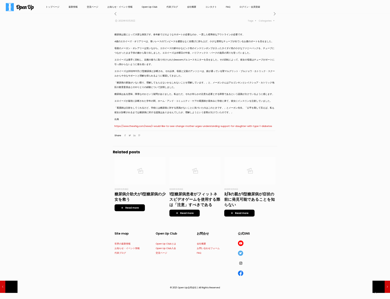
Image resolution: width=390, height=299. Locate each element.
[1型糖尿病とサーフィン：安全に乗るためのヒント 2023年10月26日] (381, 287)
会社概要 (201, 243)
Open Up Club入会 (166, 248)
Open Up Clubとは (166, 243)
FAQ (199, 252)
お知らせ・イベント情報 (127, 248)
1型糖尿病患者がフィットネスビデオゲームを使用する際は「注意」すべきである (194, 199)
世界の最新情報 (123, 243)
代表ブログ (120, 252)
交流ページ (161, 252)
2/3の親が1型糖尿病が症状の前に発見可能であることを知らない (249, 199)
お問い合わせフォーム (208, 248)
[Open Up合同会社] (20, 7)
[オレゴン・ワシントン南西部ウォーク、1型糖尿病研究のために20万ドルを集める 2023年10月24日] (9, 287)
